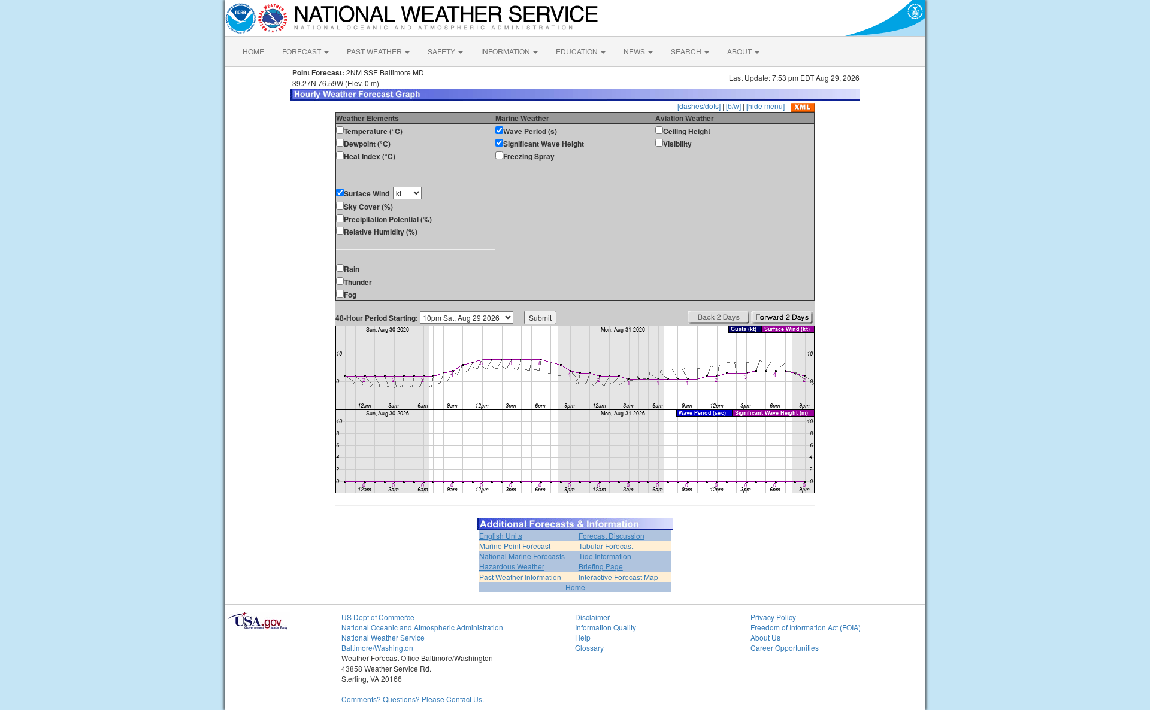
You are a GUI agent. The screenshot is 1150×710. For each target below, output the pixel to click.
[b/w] (733, 106)
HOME (253, 51)
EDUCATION (578, 51)
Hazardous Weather (511, 566)
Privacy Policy (773, 617)
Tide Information (605, 556)
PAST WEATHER (375, 51)
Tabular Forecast (606, 546)
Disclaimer (592, 617)
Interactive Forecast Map (618, 577)
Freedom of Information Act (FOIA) (805, 627)
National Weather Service (383, 637)
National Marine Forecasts (522, 556)
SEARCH (687, 51)
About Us (765, 637)
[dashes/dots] (699, 106)
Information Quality (605, 627)
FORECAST (302, 51)
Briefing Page (601, 566)
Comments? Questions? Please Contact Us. (412, 699)
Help (583, 637)
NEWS (635, 51)
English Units (500, 535)
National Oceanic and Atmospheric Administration (422, 627)
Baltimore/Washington (377, 647)
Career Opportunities (784, 647)
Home (575, 587)
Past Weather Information (520, 577)
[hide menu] (765, 106)
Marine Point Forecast (514, 546)
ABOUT (740, 51)
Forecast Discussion (611, 535)
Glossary (589, 647)
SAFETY (442, 51)
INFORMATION (506, 51)
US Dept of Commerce (377, 617)
